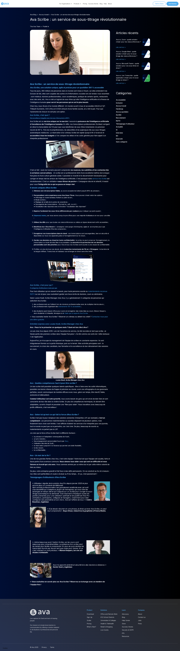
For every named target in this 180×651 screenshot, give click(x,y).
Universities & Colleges (108, 620)
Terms (52, 647)
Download (90, 614)
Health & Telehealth (107, 624)
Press (140, 624)
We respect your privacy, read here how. (14, 635)
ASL (123, 633)
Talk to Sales (159, 3)
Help (105, 3)
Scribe (89, 620)
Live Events (104, 630)
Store (124, 624)
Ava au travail (44, 15)
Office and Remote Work (108, 614)
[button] (65, 4)
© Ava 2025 (34, 647)
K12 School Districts (107, 617)
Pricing (85, 3)
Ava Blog (33, 15)
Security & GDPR (128, 630)
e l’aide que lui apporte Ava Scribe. (75, 313)
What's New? (91, 627)
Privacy (44, 647)
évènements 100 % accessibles (69, 306)
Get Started (172, 3)
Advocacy (125, 614)
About (110, 3)
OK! (34, 641)
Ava (66, 441)
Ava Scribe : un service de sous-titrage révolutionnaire (70, 15)
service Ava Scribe (99, 179)
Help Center (126, 620)
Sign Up (89, 617)
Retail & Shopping (106, 627)
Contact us (142, 617)
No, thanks (8, 641)
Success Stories (93, 3)
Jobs (139, 620)
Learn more (21, 641)
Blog (101, 3)
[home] (5, 4)
